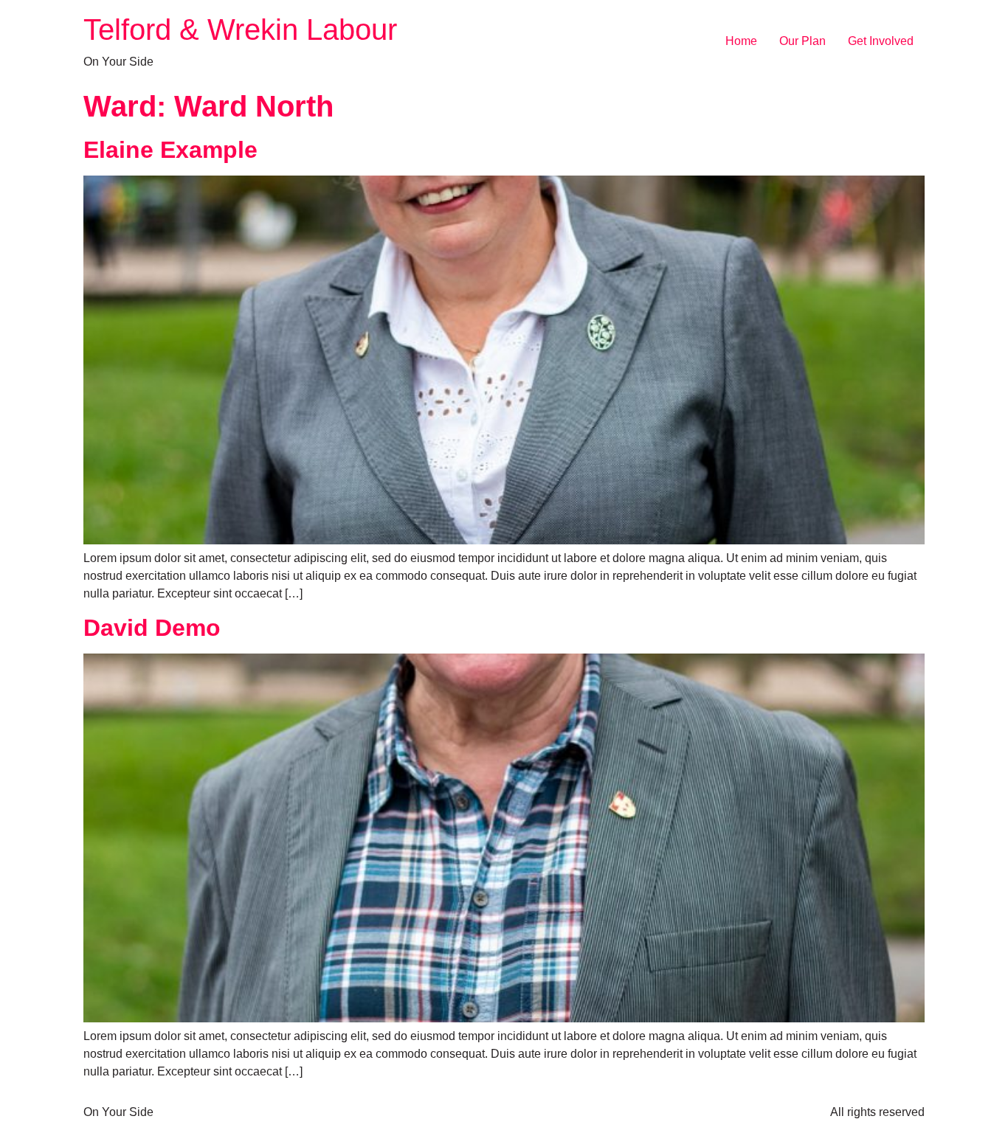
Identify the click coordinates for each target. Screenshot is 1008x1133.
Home (741, 41)
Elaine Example (170, 149)
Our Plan (802, 41)
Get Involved (881, 41)
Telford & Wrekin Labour (240, 29)
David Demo (152, 627)
